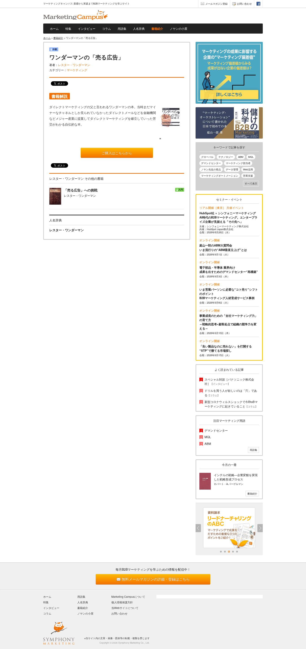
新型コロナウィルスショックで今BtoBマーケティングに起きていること (231, 404)
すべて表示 (251, 183)
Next (260, 528)
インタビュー (86, 28)
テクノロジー (225, 157)
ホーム (54, 28)
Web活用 (248, 169)
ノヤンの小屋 (178, 28)
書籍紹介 (157, 28)
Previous (198, 528)
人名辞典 (139, 28)
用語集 (122, 28)
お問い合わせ (244, 3)
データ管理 (232, 169)
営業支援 (248, 175)
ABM (240, 157)
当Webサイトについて (124, 607)
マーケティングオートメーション (219, 175)
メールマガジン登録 (216, 3)
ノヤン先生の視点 (211, 169)
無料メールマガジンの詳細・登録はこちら (156, 579)
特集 (68, 28)
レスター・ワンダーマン (74, 65)
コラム (106, 28)
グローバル (207, 157)
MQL (251, 157)
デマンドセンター (211, 163)
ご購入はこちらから (117, 152)
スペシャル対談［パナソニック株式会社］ (229, 381)
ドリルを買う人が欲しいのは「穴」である (231, 392)
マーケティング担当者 (238, 163)
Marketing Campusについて (128, 596)
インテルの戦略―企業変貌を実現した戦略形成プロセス (236, 477)
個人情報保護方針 (122, 602)
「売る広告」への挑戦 (80, 190)
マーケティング (77, 70)
